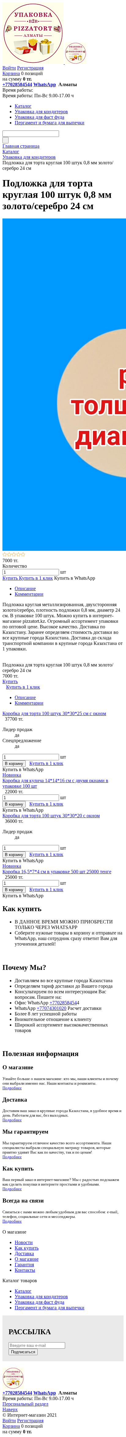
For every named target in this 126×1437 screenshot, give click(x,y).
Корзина (11, 73)
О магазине (27, 1259)
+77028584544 (17, 84)
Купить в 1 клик (36, 578)
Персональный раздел (25, 1404)
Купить (10, 578)
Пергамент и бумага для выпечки (49, 1307)
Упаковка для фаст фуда (39, 1302)
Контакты (25, 1270)
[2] (9, 555)
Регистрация (30, 67)
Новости (24, 1242)
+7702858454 (63, 1002)
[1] (4, 555)
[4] (18, 555)
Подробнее (12, 1088)
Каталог (23, 1291)
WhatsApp (44, 84)
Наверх (10, 1409)
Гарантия (24, 1264)
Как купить (27, 1248)
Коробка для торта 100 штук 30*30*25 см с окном (54, 713)
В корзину (14, 763)
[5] (23, 555)
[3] (14, 555)
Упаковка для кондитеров (41, 1296)
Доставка (24, 1253)
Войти (9, 67)
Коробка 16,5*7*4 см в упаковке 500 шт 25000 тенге (56, 871)
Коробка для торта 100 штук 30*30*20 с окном (51, 815)
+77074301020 (51, 1008)
